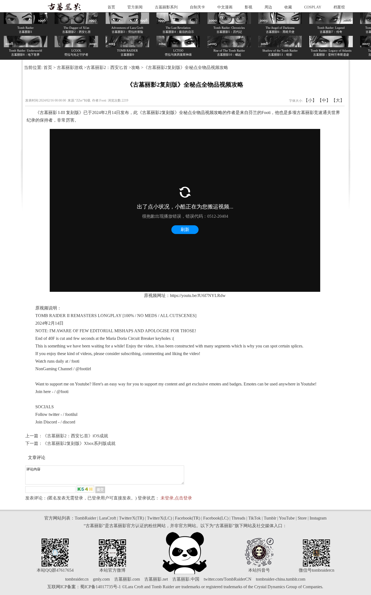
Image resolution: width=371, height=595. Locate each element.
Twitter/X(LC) (159, 518)
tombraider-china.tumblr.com (280, 579)
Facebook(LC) (215, 518)
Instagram (318, 518)
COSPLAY (312, 7)
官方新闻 (135, 7)
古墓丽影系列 (166, 7)
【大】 (337, 100)
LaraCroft (107, 518)
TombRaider (85, 518)
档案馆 (339, 7)
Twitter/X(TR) (131, 518)
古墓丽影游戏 (70, 67)
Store (302, 518)
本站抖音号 (259, 570)
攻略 (135, 67)
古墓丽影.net (156, 579)
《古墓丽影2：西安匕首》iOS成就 (75, 435)
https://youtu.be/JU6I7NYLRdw (198, 295)
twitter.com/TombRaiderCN (227, 579)
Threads (238, 518)
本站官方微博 (112, 570)
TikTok (254, 518)
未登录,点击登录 (176, 498)
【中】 (324, 100)
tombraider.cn (77, 579)
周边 (268, 7)
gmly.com (101, 579)
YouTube (287, 518)
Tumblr (270, 518)
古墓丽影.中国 (185, 579)
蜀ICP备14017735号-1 (100, 586)
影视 (248, 7)
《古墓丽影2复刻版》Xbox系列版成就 (79, 443)
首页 (111, 7)
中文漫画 (224, 7)
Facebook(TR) (187, 518)
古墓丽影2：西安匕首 (107, 67)
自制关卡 (197, 7)
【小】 (310, 100)
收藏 (288, 7)
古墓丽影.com (127, 579)
